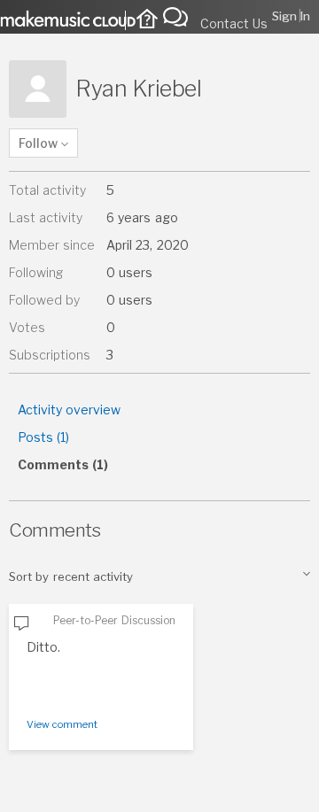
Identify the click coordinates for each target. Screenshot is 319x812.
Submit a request (180, 16)
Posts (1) (43, 437)
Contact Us (234, 23)
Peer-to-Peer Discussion (114, 620)
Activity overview (69, 409)
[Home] (143, 21)
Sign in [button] (291, 16)
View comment (62, 724)
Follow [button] (38, 143)
